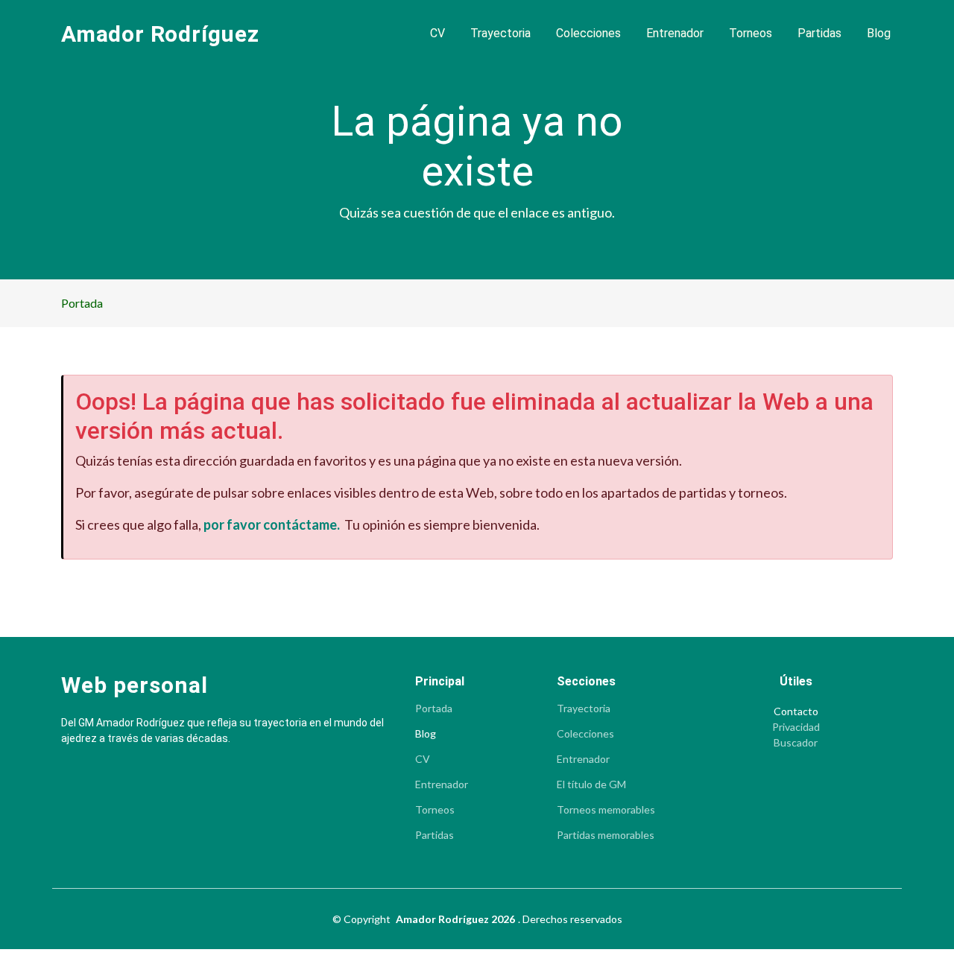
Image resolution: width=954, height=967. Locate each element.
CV (437, 33)
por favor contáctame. (271, 524)
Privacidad (796, 727)
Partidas (819, 33)
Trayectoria (500, 33)
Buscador (796, 743)
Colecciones (588, 33)
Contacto (796, 711)
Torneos (750, 33)
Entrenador (675, 33)
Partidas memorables (605, 835)
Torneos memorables (606, 810)
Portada (82, 303)
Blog (879, 33)
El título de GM (591, 784)
